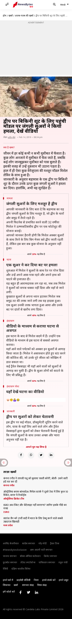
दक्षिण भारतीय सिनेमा (20, 568)
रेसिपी (5, 568)
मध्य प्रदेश (8, 525)
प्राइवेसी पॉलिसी (23, 580)
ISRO (6, 512)
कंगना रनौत (8, 485)
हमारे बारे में (8, 580)
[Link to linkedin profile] (36, 592)
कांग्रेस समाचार (28, 543)
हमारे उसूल (63, 580)
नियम (36, 580)
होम (4, 15)
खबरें (11, 15)
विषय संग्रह (42, 585)
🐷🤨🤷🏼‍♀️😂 (13, 400)
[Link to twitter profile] (28, 592)
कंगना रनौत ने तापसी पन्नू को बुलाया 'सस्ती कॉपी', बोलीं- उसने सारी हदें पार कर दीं (35, 480)
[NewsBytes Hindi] (23, 5)
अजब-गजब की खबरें (24, 15)
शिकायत (6, 585)
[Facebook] (21, 455)
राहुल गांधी (63, 562)
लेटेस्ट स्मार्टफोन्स (27, 562)
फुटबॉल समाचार (10, 562)
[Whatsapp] (31, 455)
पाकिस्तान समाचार (47, 562)
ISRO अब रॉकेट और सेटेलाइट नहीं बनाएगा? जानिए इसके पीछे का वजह (35, 507)
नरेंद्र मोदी (42, 543)
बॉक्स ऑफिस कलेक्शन (30, 556)
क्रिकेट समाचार (50, 556)
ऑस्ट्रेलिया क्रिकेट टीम (13, 498)
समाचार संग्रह (28, 585)
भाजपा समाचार (10, 556)
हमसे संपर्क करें (48, 580)
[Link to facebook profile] (20, 592)
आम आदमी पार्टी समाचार (41, 549)
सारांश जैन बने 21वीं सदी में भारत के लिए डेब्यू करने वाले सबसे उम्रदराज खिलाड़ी (33, 520)
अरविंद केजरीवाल (11, 543)
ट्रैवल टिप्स (54, 543)
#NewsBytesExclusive (15, 549)
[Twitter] (41, 455)
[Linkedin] (51, 455)
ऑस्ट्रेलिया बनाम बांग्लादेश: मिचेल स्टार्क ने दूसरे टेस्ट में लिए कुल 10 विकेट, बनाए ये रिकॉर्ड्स (35, 493)
